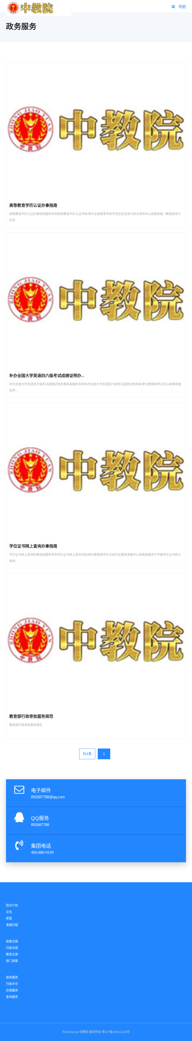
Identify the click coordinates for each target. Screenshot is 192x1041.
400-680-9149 (42, 852)
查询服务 (12, 997)
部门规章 (12, 961)
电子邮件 (41, 790)
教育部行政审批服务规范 (31, 716)
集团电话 (41, 846)
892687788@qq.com (48, 797)
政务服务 (12, 977)
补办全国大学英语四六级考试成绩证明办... (46, 376)
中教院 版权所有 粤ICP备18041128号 (104, 1032)
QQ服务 (40, 818)
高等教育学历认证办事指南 (33, 205)
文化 (9, 912)
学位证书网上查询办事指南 (33, 546)
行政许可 (12, 984)
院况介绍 (12, 905)
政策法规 (12, 941)
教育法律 (12, 954)
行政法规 (12, 948)
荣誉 (9, 918)
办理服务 (12, 990)
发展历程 (12, 925)
